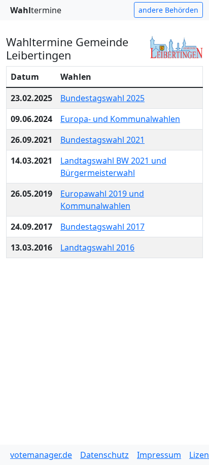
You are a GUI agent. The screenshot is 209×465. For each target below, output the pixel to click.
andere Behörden (168, 10)
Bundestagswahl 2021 (102, 139)
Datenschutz (104, 454)
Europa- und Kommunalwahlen (120, 119)
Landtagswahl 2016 (97, 247)
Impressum (159, 454)
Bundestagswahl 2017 (102, 226)
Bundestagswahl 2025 (102, 98)
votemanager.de (41, 454)
